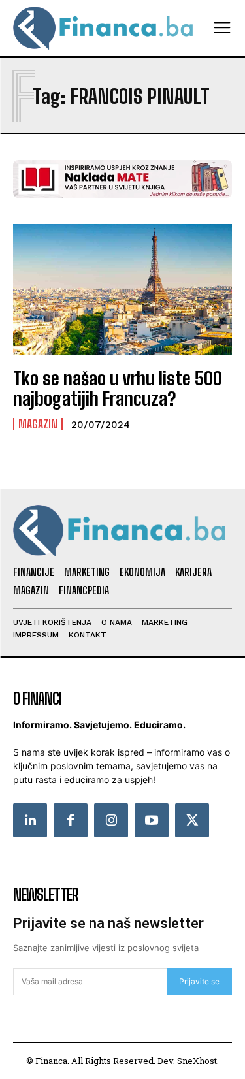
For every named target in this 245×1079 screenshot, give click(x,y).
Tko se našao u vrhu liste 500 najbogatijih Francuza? (117, 388)
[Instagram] (111, 820)
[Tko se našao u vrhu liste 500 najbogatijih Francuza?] (122, 289)
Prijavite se (199, 981)
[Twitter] (192, 820)
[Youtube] (152, 820)
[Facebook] (71, 820)
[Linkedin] (30, 820)
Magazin (37, 424)
